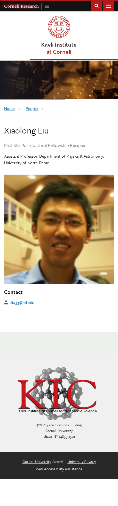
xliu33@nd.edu (22, 302)
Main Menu (108, 5)
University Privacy (82, 461)
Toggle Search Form (96, 5)
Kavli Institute (59, 47)
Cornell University (37, 461)
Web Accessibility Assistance (59, 469)
